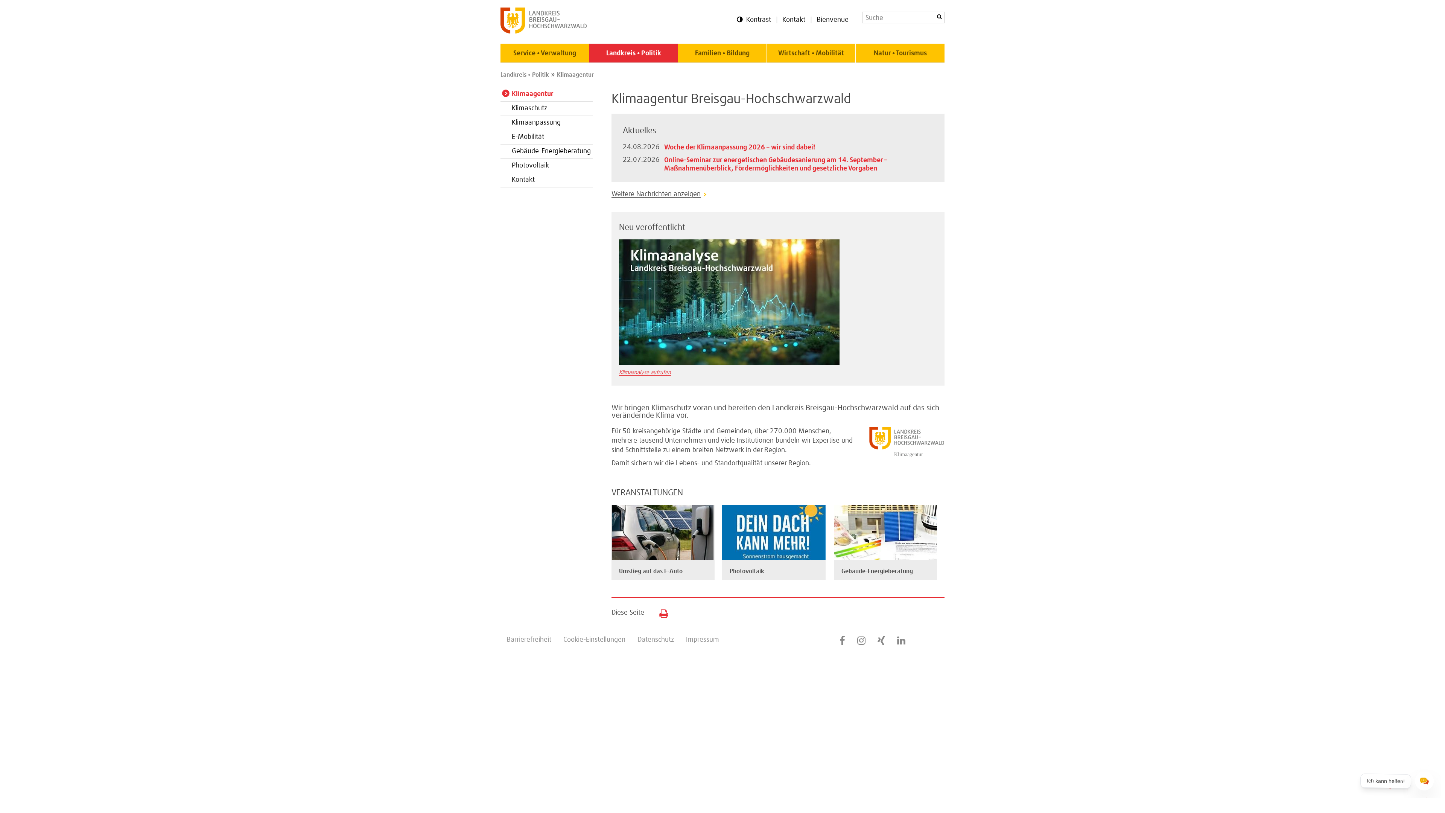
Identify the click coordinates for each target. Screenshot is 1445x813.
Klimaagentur (575, 75)
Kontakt (793, 20)
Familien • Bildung (722, 53)
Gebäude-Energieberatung (551, 151)
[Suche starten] (939, 16)
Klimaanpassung (536, 122)
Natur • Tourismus (900, 53)
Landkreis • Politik (633, 53)
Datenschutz (655, 639)
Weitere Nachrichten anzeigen (656, 194)
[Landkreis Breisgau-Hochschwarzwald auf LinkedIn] (901, 641)
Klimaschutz (529, 108)
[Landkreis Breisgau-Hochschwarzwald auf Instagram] (861, 641)
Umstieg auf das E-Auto (651, 571)
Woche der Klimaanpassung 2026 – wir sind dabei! (739, 147)
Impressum (702, 639)
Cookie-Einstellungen (594, 639)
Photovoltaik (530, 165)
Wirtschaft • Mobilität (811, 53)
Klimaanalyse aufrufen (645, 372)
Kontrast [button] (758, 20)
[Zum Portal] (729, 363)
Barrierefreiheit (529, 639)
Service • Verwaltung (544, 53)
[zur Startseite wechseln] (543, 31)
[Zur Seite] (662, 558)
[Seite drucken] (661, 612)
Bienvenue (833, 20)
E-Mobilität (528, 137)
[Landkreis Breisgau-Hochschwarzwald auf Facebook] (842, 641)
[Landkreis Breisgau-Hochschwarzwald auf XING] (881, 641)
